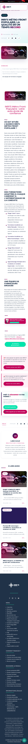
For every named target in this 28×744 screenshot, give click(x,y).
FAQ (8, 632)
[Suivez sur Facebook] (9, 598)
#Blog (4, 423)
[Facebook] (8, 38)
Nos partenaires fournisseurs (14, 684)
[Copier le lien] (19, 38)
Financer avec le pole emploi (14, 657)
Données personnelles (12, 697)
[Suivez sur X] (15, 598)
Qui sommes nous (11, 615)
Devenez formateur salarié (13, 680)
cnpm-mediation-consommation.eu (15, 730)
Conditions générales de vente (14, 699)
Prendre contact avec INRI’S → (14, 367)
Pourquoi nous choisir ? (13, 617)
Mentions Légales (11, 695)
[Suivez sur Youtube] (18, 598)
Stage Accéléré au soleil (13, 646)
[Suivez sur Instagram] (12, 598)
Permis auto (10, 609)
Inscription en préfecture (13, 622)
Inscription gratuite (10, 407)
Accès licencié (17, 741)
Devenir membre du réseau (13, 672)
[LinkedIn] (12, 38)
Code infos (9, 607)
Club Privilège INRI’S (12, 624)
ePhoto (8, 626)
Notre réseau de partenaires (14, 686)
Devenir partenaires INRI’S (13, 670)
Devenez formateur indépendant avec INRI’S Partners (13, 676)
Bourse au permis (11, 661)
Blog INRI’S (9, 613)
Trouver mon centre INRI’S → (13, 383)
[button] (14, 1)
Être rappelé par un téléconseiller (15, 411)
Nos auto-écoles (11, 655)
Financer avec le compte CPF (14, 659)
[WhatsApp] (15, 38)
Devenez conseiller (11, 682)
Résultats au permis (12, 611)
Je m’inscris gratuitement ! (15, 344)
